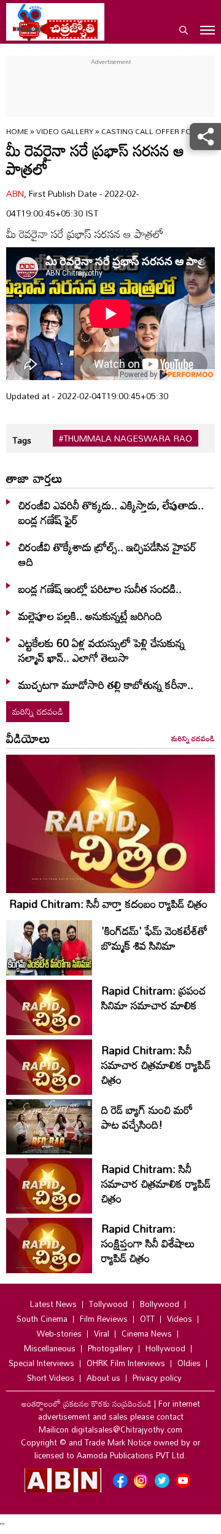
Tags (21, 440)
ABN (15, 193)
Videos (179, 1319)
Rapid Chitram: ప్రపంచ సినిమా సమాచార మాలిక (153, 997)
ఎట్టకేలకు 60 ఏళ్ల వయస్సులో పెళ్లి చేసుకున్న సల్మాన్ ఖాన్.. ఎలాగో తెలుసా (101, 650)
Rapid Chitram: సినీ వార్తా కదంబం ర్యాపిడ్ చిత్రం (108, 903)
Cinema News (147, 1333)
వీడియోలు (28, 738)
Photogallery (110, 1348)
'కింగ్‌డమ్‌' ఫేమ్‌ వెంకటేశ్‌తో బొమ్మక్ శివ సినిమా (154, 938)
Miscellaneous (50, 1348)
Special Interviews (41, 1363)
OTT (147, 1319)
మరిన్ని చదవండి (37, 711)
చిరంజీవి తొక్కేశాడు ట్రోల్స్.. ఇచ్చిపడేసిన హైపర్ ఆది (107, 554)
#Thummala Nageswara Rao (125, 438)
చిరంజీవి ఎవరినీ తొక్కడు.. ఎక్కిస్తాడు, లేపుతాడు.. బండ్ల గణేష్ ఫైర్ (111, 512)
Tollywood (108, 1304)
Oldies (189, 1363)
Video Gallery (64, 131)
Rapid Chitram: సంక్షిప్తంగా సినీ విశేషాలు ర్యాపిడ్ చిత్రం (148, 1243)
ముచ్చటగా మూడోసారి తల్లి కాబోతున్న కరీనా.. (105, 685)
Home (17, 131)
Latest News (53, 1304)
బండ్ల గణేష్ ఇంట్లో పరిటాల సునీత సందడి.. (100, 589)
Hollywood (165, 1348)
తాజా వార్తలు (34, 478)
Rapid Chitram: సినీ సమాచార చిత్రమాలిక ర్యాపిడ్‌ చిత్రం (156, 1065)
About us (103, 1378)
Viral (101, 1333)
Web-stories (59, 1333)
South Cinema (42, 1319)
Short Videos (50, 1378)
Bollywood (159, 1304)
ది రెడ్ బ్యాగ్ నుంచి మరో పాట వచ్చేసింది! (147, 1117)
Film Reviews (104, 1319)
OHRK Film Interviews (126, 1363)
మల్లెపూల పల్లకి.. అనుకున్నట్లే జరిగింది (90, 616)
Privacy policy (157, 1378)
